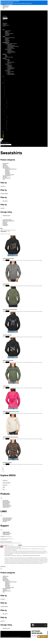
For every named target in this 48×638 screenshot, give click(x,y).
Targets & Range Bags (11, 45)
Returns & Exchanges (7, 132)
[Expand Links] (1, 515)
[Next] (0, 227)
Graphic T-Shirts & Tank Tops (10, 37)
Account (1, 21)
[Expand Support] (1, 530)
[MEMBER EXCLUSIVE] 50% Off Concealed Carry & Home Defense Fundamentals (16, 3)
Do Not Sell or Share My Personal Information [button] (31, 555)
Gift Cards (9, 52)
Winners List (19, 555)
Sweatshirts (7, 31)
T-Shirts (8, 60)
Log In (1, 27)
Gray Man (9, 69)
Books (6, 55)
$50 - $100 (5, 200)
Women (4, 36)
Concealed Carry (6, 5)
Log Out (4, 25)
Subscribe (20, 545)
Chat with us (6, 135)
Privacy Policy (7, 555)
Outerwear (7, 32)
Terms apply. (6, 2)
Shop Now (7, 260)
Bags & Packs (9, 66)
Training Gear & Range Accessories (11, 43)
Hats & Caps (7, 35)
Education (4, 54)
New (4, 4)
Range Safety (9, 44)
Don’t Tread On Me (10, 68)
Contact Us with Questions (8, 131)
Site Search (5, 18)
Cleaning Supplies (10, 47)
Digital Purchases (8, 80)
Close (2, 139)
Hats (8, 61)
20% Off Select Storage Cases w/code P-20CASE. (9, 1)
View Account (5, 23)
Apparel (8, 72)
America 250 (9, 64)
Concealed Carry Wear (9, 174)
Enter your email (3, 545)
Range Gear (9, 118)
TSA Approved (5, 163)
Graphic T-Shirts (8, 30)
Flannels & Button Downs (9, 33)
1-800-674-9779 (6, 134)
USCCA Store (6, 12)
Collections (7, 63)
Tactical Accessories (10, 62)
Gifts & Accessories (8, 49)
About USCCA (6, 137)
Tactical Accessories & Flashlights (13, 46)
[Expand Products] (1, 498)
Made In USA (7, 59)
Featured (4, 58)
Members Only (5, 6)
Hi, (4, 76)
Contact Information (8, 77)
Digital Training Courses (9, 112)
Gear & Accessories (6, 42)
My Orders (4, 24)
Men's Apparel (5, 166)
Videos (6, 56)
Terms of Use (13, 555)
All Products (5, 165)
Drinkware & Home (10, 51)
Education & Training (10, 74)
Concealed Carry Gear (11, 48)
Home (1, 230)
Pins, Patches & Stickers (11, 107)
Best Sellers (9, 65)
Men (3, 29)
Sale (4, 7)
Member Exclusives (10, 71)
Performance (7, 34)
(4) (6, 215)
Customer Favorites (6, 177)
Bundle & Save (7, 70)
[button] (42, 636)
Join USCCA (5, 16)
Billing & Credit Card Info (9, 78)
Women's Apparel (6, 167)
